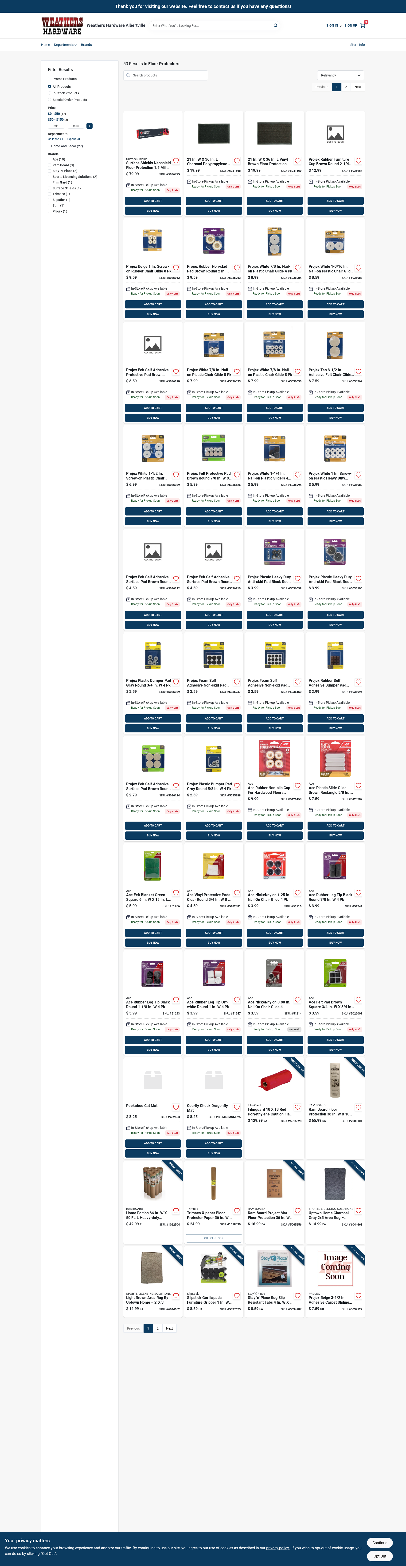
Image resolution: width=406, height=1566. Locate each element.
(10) (59, 159)
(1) (62, 182)
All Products (62, 86)
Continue (379, 1543)
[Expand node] (50, 146)
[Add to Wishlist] (176, 161)
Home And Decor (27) (67, 146)
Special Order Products (70, 100)
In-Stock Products (66, 93)
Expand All (74, 139)
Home (45, 45)
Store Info (357, 45)
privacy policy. (278, 1548)
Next (358, 87)
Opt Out (380, 1556)
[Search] (276, 25)
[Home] (62, 25)
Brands (86, 45)
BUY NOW (153, 210)
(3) (63, 165)
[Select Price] (89, 126)
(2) (65, 171)
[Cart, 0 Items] (362, 25)
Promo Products (65, 79)
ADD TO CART (153, 201)
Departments (64, 45)
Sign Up (350, 25)
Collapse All (55, 139)
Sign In (332, 25)
